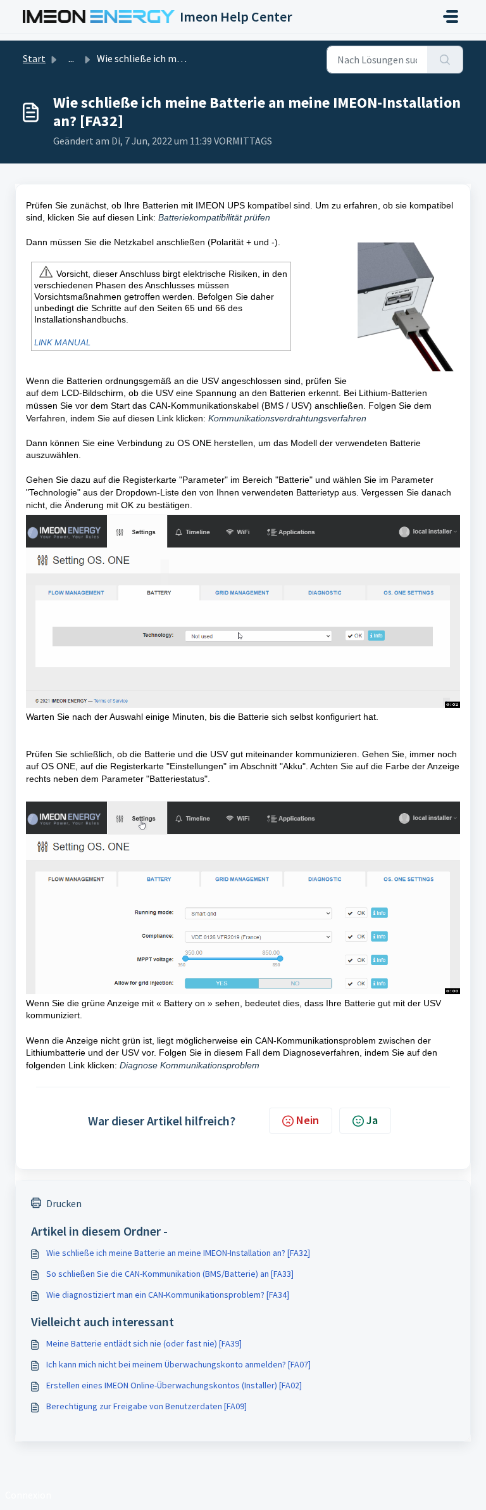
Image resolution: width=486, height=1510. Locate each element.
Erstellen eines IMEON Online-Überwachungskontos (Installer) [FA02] (174, 1385)
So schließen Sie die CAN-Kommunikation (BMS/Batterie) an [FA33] (170, 1273)
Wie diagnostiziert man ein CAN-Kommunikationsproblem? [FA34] (167, 1294)
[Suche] (445, 60)
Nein (307, 1120)
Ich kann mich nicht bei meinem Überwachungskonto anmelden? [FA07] (178, 1364)
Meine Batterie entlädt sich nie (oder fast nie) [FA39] (144, 1343)
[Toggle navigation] (450, 16)
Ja (372, 1120)
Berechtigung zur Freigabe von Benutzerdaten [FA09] (146, 1406)
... (71, 58)
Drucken (64, 1203)
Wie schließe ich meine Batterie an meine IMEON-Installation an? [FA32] (178, 1252)
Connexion (28, 1494)
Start (34, 58)
